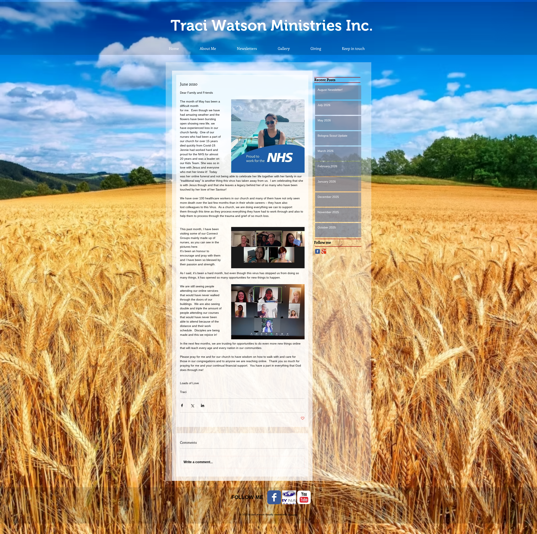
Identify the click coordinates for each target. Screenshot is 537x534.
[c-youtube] (304, 497)
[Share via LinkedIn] (203, 405)
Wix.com (292, 514)
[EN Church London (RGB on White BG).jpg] (289, 497)
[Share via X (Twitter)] (192, 405)
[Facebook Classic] (317, 251)
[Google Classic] (323, 251)
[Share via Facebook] (182, 405)
